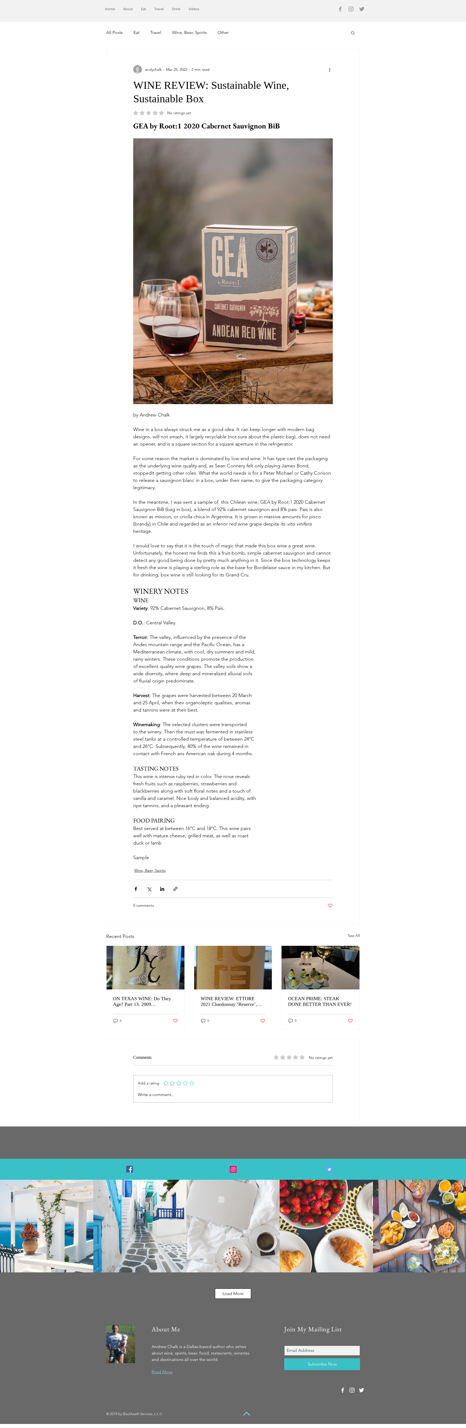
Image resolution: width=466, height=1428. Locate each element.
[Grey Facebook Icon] (340, 9)
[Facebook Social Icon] (129, 1169)
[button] (352, 32)
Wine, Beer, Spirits (189, 32)
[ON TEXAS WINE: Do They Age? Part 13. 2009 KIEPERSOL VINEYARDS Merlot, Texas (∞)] (145, 967)
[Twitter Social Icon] (329, 1169)
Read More (162, 1371)
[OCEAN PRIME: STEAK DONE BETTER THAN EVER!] (320, 967)
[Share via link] (175, 888)
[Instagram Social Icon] (233, 1169)
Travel (155, 32)
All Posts (114, 32)
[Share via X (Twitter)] (149, 888)
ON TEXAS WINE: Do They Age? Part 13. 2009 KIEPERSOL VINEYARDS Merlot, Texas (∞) (142, 1001)
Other (223, 32)
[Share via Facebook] (135, 888)
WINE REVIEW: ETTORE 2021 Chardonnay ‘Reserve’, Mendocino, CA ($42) (229, 1001)
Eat (136, 32)
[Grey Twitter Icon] (361, 9)
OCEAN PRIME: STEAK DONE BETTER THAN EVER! (320, 1001)
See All (354, 935)
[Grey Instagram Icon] (351, 9)
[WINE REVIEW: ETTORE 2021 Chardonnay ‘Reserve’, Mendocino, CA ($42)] (233, 967)
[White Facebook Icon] (342, 1390)
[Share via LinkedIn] (162, 888)
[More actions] (329, 69)
